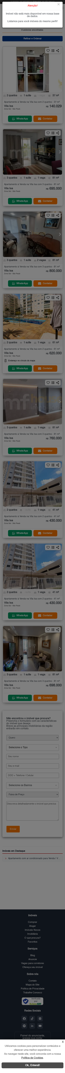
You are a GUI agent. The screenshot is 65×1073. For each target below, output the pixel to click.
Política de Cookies (32, 1058)
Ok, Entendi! (32, 1065)
